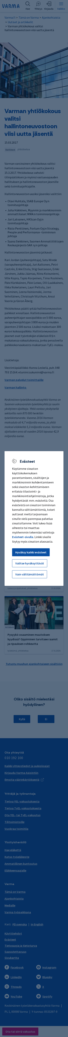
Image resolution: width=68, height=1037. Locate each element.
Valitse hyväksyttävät (29, 563)
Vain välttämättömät (29, 574)
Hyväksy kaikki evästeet (30, 552)
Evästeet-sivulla (22, 537)
